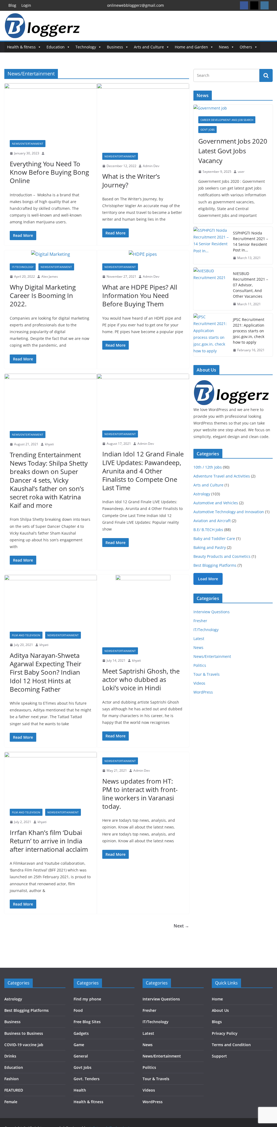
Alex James (49, 276)
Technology (85, 46)
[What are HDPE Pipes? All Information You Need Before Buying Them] (143, 254)
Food (78, 1010)
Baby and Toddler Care (214, 538)
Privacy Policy (225, 1033)
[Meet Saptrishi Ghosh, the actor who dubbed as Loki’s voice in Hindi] (143, 608)
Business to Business (23, 1033)
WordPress (203, 692)
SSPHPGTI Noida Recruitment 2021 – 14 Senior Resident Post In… (250, 241)
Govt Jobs (207, 129)
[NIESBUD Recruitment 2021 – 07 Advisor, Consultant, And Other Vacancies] (211, 288)
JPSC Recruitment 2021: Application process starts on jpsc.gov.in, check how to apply (248, 331)
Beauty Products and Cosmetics (221, 556)
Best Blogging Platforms (214, 565)
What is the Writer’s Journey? (131, 180)
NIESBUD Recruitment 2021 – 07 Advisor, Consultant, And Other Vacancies (250, 285)
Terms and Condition (231, 1044)
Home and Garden (191, 46)
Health (80, 1090)
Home (217, 999)
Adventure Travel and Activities (221, 476)
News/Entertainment (27, 143)
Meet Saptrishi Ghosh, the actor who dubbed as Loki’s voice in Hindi (141, 679)
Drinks (10, 1056)
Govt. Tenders (87, 1078)
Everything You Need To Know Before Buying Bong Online (49, 172)
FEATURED (13, 1090)
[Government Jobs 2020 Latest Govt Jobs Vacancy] (233, 108)
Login (26, 5)
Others (246, 46)
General (81, 1056)
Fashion (11, 1078)
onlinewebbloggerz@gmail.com (135, 5)
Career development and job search (226, 120)
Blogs (217, 1021)
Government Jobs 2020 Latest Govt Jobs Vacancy (232, 151)
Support (219, 1056)
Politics (199, 665)
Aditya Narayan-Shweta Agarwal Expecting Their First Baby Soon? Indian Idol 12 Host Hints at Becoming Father (45, 672)
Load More (208, 578)
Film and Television (26, 635)
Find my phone (87, 999)
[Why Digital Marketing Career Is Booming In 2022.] (50, 254)
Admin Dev (151, 166)
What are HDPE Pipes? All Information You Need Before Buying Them (139, 295)
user (241, 171)
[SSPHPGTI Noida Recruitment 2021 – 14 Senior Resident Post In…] (211, 245)
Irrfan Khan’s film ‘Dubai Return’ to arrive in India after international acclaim (49, 841)
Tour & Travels (206, 674)
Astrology (201, 493)
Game (79, 1044)
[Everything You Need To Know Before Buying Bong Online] (50, 109)
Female (10, 1101)
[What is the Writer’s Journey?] (143, 115)
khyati (49, 444)
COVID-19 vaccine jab (23, 1044)
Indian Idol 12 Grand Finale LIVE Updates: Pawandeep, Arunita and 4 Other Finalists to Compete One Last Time (143, 470)
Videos (199, 683)
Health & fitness (21, 46)
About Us (220, 1010)
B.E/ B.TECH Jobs (208, 529)
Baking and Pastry (209, 547)
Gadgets (81, 1033)
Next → (181, 926)
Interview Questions (211, 611)
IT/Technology (23, 267)
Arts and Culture (149, 46)
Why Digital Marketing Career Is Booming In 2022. (43, 295)
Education (56, 46)
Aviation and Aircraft (212, 520)
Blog (12, 5)
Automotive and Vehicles (215, 502)
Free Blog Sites (87, 1021)
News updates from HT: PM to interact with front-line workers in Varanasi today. (140, 794)
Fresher (200, 620)
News (224, 46)
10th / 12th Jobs (207, 467)
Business (115, 46)
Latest (198, 638)
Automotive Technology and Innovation (228, 511)
